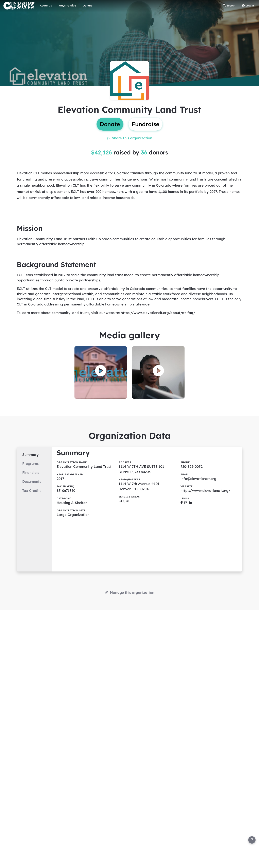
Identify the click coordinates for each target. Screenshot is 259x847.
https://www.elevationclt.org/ (205, 490)
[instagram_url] (185, 503)
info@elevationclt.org (198, 478)
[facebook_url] (181, 503)
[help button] (252, 840)
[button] (100, 370)
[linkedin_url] (190, 503)
